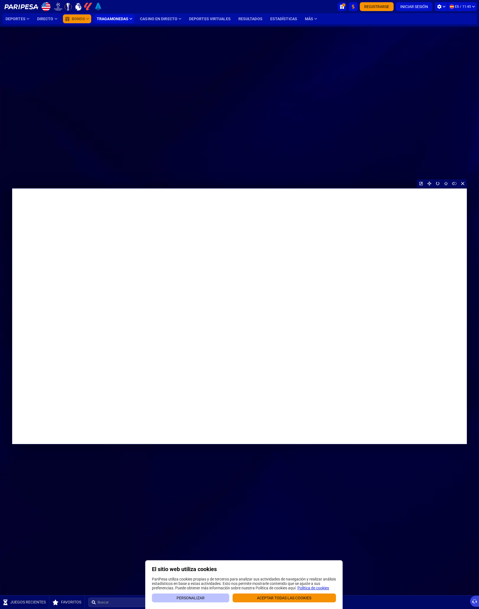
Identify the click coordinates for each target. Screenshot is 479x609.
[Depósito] (353, 6)
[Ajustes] (441, 6)
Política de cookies (313, 588)
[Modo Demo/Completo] (454, 183)
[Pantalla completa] (429, 183)
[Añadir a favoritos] (446, 183)
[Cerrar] (462, 183)
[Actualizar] (438, 183)
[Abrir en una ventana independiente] (421, 183)
